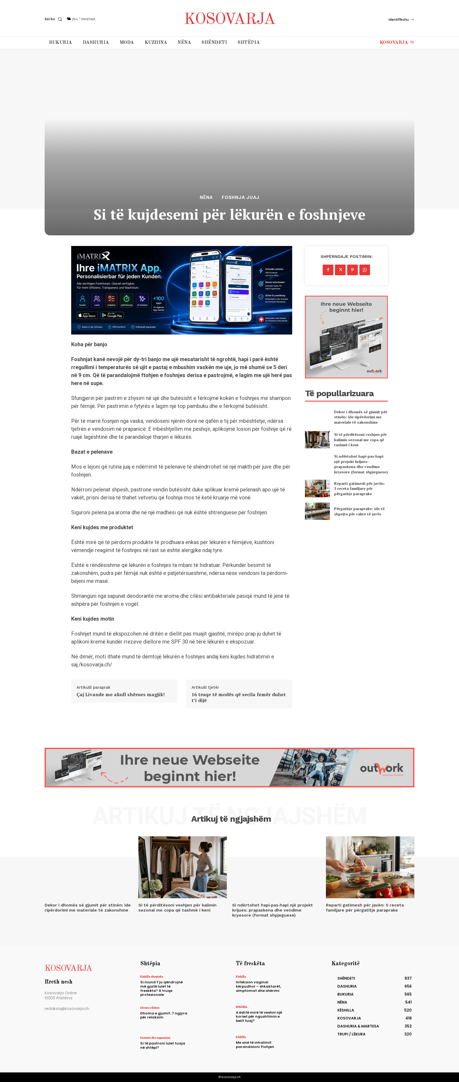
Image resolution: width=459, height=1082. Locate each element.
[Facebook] (328, 270)
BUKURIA (241, 1006)
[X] (340, 270)
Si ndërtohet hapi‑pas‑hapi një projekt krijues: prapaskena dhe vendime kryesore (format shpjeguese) (361, 464)
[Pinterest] (352, 270)
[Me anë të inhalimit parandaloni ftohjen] (302, 1046)
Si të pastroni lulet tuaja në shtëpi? (162, 1045)
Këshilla (241, 976)
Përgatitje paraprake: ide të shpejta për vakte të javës (359, 511)
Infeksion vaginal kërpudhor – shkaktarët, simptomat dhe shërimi (258, 986)
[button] (54, 18)
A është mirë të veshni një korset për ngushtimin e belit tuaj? (259, 1016)
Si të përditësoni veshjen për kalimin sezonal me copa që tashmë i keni (360, 439)
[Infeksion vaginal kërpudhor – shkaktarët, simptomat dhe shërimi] (302, 986)
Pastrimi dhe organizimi (155, 1037)
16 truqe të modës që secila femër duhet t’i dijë (239, 697)
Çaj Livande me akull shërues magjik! (120, 694)
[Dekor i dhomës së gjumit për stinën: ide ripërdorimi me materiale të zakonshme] (317, 416)
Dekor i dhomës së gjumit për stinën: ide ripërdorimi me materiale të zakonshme (360, 417)
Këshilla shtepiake (151, 976)
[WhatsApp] (364, 270)
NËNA (206, 197)
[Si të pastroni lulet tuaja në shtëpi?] (206, 1047)
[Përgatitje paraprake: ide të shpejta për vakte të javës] (317, 511)
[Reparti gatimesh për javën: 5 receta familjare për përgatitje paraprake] (317, 488)
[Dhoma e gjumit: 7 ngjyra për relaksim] (206, 1017)
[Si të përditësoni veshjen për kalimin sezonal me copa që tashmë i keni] (317, 439)
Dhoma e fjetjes (149, 1007)
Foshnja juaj (241, 197)
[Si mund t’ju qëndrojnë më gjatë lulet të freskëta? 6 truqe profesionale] (206, 986)
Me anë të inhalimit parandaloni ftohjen (255, 1044)
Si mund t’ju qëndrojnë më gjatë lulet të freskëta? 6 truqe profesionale (161, 988)
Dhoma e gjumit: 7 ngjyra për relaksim (163, 1015)
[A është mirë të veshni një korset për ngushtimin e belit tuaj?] (302, 1016)
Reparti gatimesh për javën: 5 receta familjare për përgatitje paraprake (359, 488)
